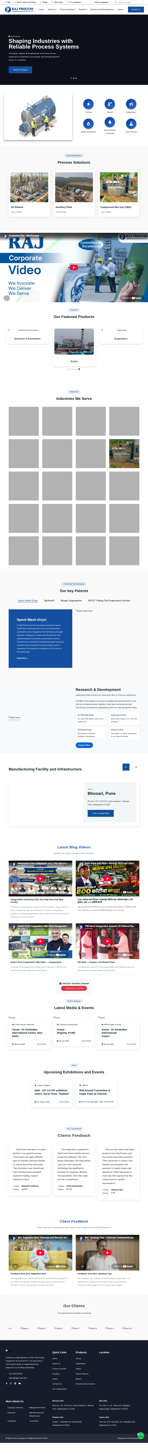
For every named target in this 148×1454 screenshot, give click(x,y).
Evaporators (81, 1363)
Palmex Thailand (43, 1085)
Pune (113, 1193)
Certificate (12, 1421)
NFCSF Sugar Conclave (112, 1025)
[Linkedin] (15, 1383)
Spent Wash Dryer (28, 600)
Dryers (78, 1358)
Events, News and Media (26, 2)
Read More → (22, 658)
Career (120, 9)
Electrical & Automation (85, 1384)
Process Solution (59, 1368)
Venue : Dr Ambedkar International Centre (114, 1033)
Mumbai (25, 1189)
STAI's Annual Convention (24, 1025)
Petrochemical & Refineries (71, 207)
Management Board (37, 1407)
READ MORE (64, 1102)
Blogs (44, 2)
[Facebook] (6, 1383)
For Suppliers (75, 2)
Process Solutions (67, 9)
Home (41, 9)
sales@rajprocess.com (18, 1378)
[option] (74, 50)
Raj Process (12, 1438)
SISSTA (85, 1085)
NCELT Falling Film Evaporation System (109, 600)
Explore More (84, 745)
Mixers (78, 1368)
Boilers (79, 1379)
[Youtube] (19, 1383)
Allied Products (82, 1374)
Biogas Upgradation (71, 600)
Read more (41, 1044)
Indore (69, 1189)
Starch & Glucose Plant (113, 207)
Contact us (135, 9)
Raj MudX (49, 600)
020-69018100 (15, 1373)
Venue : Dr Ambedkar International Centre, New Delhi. (27, 1033)
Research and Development (102, 9)
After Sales (58, 2)
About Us (52, 9)
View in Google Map (100, 813)
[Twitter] (11, 1383)
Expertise (11, 1412)
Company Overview (15, 1407)
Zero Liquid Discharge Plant (26, 207)
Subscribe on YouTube (74, 988)
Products (82, 9)
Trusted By (33, 1421)
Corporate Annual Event (69, 1025)
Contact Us (57, 1384)
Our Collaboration (59, 1389)
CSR (8, 2)
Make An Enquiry (20, 70)
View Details (16, 212)
